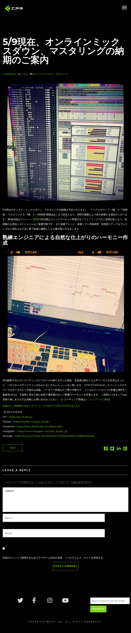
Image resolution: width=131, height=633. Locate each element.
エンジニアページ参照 (97, 399)
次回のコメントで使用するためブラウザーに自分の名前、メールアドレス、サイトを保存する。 (54, 557)
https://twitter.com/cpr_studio (31, 421)
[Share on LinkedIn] (118, 449)
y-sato (24, 74)
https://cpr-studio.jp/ (21, 416)
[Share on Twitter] (112, 449)
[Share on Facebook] (106, 449)
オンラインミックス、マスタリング (51, 74)
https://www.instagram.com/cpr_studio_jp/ (42, 431)
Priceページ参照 (29, 219)
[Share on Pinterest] (125, 449)
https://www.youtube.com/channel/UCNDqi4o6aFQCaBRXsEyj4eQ (54, 436)
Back (13, 447)
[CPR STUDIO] (14, 9)
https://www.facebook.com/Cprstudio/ (39, 426)
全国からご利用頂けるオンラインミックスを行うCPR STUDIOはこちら (42, 405)
